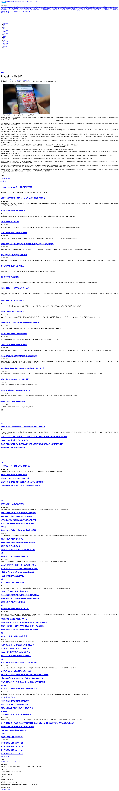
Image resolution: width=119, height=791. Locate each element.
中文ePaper (35, 1)
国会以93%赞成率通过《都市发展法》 (15, 440)
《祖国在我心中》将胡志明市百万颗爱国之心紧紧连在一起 (22, 678)
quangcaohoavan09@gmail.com (15, 761)
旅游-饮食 (5, 43)
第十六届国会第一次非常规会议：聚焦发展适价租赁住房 (16, 11)
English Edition (10, 1)
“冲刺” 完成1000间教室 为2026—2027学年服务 (17, 572)
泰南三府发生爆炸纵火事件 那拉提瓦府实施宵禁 (18, 513)
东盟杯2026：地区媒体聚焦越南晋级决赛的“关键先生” (20, 598)
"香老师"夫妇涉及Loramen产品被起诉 (15, 478)
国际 (4, 31)
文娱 (4, 40)
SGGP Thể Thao (17, 1)
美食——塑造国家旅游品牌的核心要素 (15, 704)
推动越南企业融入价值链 (10, 222)
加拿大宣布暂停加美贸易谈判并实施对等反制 (17, 523)
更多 (2, 409)
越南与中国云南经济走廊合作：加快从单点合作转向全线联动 (23, 198)
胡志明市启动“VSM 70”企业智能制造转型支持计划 (19, 630)
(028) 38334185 (4, 761)
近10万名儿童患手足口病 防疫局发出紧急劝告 (17, 645)
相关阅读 (3, 181)
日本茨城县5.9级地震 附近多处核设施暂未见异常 (18, 520)
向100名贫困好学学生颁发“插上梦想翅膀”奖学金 (18, 565)
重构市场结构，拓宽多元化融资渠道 (14, 255)
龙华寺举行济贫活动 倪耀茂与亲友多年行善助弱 (18, 530)
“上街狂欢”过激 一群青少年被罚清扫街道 (16, 466)
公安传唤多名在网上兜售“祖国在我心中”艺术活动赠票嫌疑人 (23, 482)
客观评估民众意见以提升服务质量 (13, 447)
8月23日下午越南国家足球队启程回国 (14, 591)
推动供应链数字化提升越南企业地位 (14, 345)
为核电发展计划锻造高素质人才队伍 (14, 619)
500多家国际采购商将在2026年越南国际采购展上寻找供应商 (22, 368)
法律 (4, 27)
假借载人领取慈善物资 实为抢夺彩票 (14, 475)
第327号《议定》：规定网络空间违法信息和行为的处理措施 (22, 626)
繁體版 (5, 46)
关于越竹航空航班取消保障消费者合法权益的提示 (19, 356)
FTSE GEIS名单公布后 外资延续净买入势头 (17, 187)
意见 (4, 47)
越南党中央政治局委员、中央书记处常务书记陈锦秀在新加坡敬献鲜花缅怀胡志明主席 (66, 7)
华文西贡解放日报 (5, 12)
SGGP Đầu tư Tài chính (27, 1)
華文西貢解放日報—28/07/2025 (12, 750)
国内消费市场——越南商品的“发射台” (15, 288)
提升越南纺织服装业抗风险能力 (12, 300)
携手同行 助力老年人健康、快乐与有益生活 (16, 648)
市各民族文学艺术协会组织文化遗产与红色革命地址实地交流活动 (24, 675)
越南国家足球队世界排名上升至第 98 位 (15, 602)
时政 (4, 24)
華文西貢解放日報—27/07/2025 (12, 754)
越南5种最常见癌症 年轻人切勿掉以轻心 (15, 652)
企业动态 (5, 30)
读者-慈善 (5, 41)
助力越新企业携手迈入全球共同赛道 (14, 233)
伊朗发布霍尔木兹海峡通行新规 (12, 504)
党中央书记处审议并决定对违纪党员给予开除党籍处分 (20, 485)
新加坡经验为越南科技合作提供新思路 (15, 609)
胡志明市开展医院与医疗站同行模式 (14, 636)
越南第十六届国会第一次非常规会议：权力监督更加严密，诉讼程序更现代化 (30, 10)
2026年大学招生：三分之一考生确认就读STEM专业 (19, 569)
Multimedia (4, 711)
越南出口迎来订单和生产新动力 (12, 312)
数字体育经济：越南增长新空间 (12, 582)
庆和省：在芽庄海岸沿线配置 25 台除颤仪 (16, 656)
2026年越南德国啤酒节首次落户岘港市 (15, 701)
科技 (4, 37)
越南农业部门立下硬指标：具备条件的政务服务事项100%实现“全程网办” (27, 244)
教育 (4, 34)
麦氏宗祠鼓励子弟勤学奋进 (10, 546)
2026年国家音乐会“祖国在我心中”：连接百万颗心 (19, 662)
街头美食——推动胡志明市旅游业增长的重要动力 (19, 689)
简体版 (5, 44)
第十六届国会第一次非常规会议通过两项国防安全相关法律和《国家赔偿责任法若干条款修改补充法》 (61, 8)
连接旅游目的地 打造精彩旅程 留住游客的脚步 (17, 708)
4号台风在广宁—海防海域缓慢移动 (13, 730)
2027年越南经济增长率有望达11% (13, 211)
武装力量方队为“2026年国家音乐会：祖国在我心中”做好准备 (23, 682)
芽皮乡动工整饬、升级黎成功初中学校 (15, 556)
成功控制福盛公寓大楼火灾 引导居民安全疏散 (17, 727)
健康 (4, 38)
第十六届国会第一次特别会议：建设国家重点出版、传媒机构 (23, 427)
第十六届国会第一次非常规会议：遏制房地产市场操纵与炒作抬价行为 (67, 10)
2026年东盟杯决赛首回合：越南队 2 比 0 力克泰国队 (20, 595)
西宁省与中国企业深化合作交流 (12, 266)
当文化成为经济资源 (8, 697)
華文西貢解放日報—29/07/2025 (12, 746)
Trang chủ (5, 23)
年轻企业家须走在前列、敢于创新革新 (15, 379)
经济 (4, 28)
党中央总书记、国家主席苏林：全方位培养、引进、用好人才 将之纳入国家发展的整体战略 (23, 7)
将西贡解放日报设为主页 (7, 789)
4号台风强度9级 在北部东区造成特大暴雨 (16, 714)
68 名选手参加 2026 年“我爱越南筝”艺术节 (16, 671)
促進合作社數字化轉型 (6, 178)
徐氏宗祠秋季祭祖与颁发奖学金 (12, 539)
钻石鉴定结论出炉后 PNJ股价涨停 (13, 401)
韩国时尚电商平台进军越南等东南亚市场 (15, 390)
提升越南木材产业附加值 (10, 277)
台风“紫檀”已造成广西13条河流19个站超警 (16, 516)
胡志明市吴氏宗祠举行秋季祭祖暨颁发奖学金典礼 (19, 542)
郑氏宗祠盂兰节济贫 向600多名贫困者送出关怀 (18, 550)
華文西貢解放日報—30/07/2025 (12, 743)
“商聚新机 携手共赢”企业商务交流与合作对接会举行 (20, 323)
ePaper (2, 733)
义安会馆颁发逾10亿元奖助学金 (12, 576)
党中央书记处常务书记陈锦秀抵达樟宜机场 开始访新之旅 (101, 7)
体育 (4, 36)
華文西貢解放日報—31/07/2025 (12, 737)
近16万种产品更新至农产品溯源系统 (14, 334)
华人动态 (5, 33)
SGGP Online (4, 1)
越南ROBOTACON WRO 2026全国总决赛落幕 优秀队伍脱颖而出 (24, 622)
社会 (4, 25)
